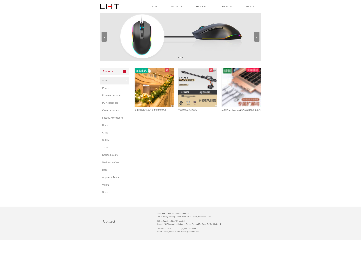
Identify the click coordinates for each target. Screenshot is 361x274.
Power (105, 88)
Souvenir (106, 192)
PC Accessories (110, 103)
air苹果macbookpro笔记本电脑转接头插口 (241, 110)
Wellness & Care (110, 162)
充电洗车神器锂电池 (187, 110)
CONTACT (249, 6)
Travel (105, 147)
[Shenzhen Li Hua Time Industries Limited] (180, 37)
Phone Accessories (112, 95)
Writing (105, 185)
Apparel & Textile (110, 177)
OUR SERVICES (202, 6)
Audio (105, 80)
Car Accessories (110, 110)
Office (105, 133)
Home (105, 125)
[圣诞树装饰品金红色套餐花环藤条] (154, 88)
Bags (104, 170)
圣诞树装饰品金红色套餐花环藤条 (150, 110)
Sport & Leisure (110, 155)
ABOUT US (227, 6)
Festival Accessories (112, 118)
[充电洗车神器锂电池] (197, 88)
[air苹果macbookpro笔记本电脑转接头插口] (241, 88)
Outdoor (106, 140)
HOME (155, 6)
